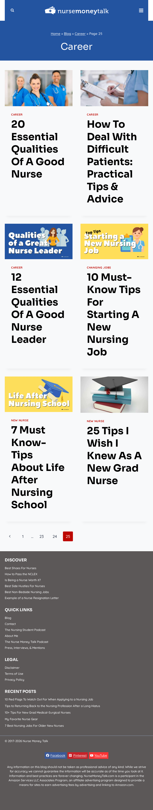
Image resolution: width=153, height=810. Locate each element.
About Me (11, 636)
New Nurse (19, 420)
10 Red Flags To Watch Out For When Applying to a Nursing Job (49, 699)
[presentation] (39, 88)
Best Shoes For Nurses (20, 568)
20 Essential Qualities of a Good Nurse (38, 149)
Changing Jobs (99, 267)
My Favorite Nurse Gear (21, 719)
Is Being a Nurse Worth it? (23, 580)
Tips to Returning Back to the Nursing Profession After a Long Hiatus (52, 706)
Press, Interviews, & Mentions (25, 648)
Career (80, 33)
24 (55, 536)
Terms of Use (14, 674)
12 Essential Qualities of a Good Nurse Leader (38, 308)
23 (41, 536)
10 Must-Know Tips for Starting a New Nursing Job (114, 314)
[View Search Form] (12, 10)
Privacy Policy (14, 680)
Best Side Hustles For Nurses (25, 586)
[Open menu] (141, 10)
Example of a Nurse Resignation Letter (32, 598)
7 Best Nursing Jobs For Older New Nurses (34, 726)
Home (55, 33)
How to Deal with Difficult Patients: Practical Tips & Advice (112, 161)
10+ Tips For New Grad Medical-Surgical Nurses (38, 712)
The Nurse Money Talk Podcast (26, 642)
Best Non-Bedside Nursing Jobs (27, 592)
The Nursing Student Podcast (25, 630)
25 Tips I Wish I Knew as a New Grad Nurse (114, 456)
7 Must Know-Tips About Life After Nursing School (38, 467)
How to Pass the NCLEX (21, 574)
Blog (67, 33)
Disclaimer (12, 668)
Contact (10, 624)
